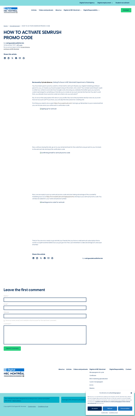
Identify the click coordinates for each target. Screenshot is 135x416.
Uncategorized (15, 26)
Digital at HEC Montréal (72, 10)
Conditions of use (113, 412)
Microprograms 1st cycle (97, 372)
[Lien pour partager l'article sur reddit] (8, 58)
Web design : (13, 400)
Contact (126, 10)
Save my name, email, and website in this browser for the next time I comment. (31, 320)
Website (6, 312)
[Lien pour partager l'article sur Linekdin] (5, 58)
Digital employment (104, 3)
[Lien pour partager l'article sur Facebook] (16, 58)
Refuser (110, 408)
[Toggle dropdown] (112, 2)
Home (6, 26)
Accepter (95, 408)
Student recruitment (122, 3)
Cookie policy (104, 412)
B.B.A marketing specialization (99, 379)
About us (58, 10)
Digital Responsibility (90, 10)
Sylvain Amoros (46, 82)
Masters (92, 388)
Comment (7, 324)
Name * (6, 296)
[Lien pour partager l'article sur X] (12, 58)
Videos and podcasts (46, 10)
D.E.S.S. (91, 385)
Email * (6, 304)
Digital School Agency (87, 3)
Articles (34, 10)
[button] (131, 393)
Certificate (93, 375)
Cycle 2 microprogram (96, 382)
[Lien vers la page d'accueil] (10, 10)
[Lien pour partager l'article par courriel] (20, 58)
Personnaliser (125, 408)
